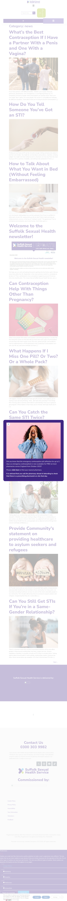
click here (15, 470)
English (9, 900)
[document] (33, 450)
